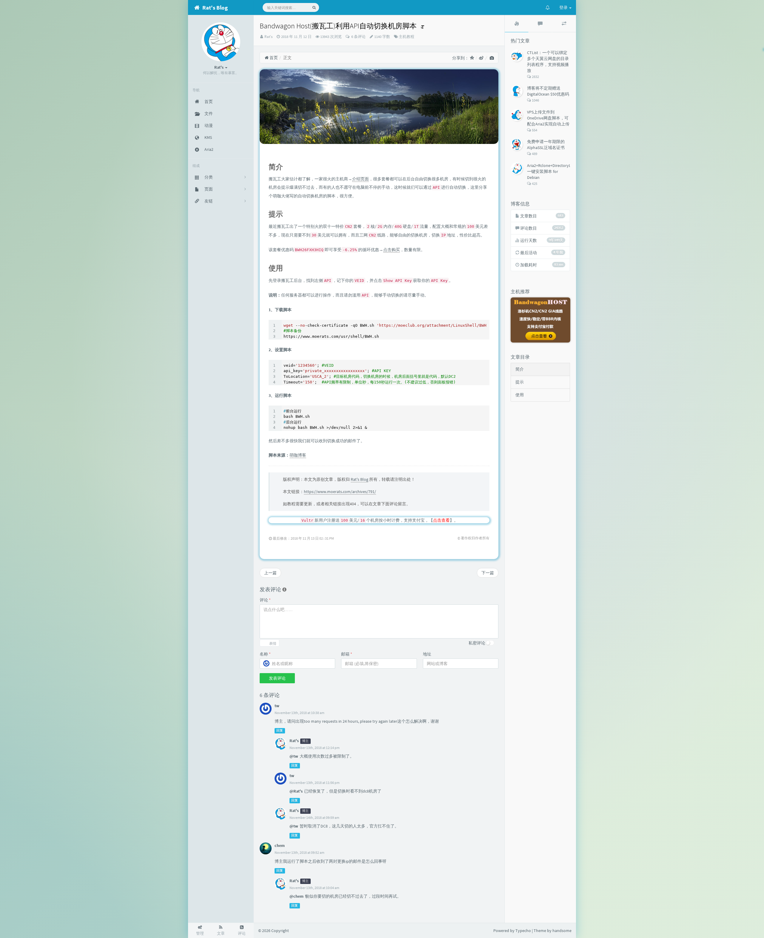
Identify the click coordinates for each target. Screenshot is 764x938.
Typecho (523, 930)
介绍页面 (360, 179)
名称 (265, 654)
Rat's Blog (359, 479)
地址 (427, 654)
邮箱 (346, 654)
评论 (265, 600)
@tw (293, 756)
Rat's (268, 36)
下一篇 (487, 572)
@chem (296, 896)
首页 (273, 57)
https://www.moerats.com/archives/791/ (340, 491)
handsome (562, 930)
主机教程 (406, 36)
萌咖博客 (297, 455)
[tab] (517, 23)
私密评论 (477, 643)
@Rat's (296, 791)
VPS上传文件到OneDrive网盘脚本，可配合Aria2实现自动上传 (548, 118)
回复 (279, 731)
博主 (305, 741)
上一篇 (270, 572)
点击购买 (391, 249)
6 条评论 (358, 36)
